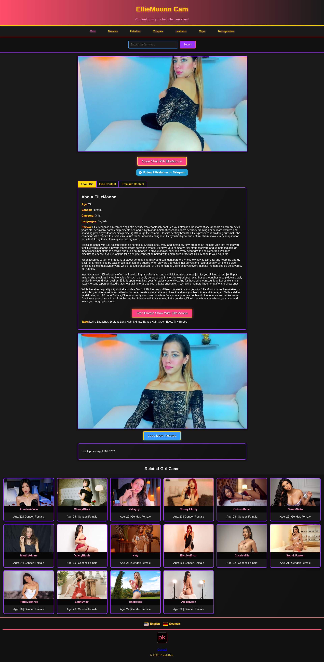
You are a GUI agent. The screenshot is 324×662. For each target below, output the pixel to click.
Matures (113, 31)
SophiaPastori (295, 555)
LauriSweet (82, 601)
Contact (162, 649)
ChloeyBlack (82, 509)
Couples (158, 31)
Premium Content (133, 184)
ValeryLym (135, 509)
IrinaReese (135, 601)
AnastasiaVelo (29, 509)
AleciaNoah (188, 601)
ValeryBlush (82, 555)
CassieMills (242, 555)
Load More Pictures (162, 435)
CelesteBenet (242, 509)
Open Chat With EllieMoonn (162, 161)
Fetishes (135, 31)
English (155, 623)
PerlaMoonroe (29, 601)
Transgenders (226, 31)
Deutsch (174, 623)
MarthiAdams (28, 555)
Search (187, 44)
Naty (135, 555)
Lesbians (181, 31)
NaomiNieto (295, 509)
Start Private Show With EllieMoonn (162, 313)
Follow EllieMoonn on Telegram (164, 172)
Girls (93, 31)
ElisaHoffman (188, 555)
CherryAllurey (189, 509)
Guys (202, 31)
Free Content (107, 184)
